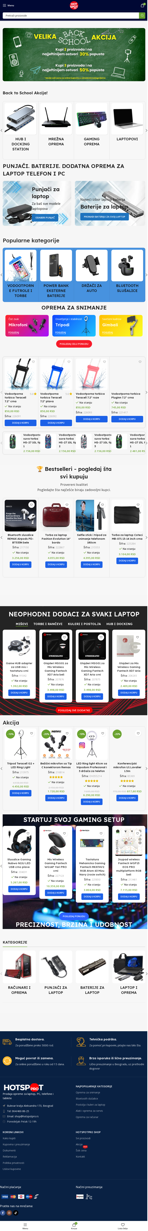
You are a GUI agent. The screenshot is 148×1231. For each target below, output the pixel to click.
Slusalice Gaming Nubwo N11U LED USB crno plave (18, 859)
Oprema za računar (86, 1113)
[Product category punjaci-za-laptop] (54, 970)
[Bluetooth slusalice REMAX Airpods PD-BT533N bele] (19, 512)
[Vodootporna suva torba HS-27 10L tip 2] (47, 438)
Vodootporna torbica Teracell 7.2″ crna (15, 394)
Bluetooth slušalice (86, 1095)
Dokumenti (7, 1147)
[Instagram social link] (8, 1209)
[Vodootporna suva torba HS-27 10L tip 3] (82, 438)
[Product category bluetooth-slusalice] (124, 270)
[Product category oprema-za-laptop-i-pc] (127, 970)
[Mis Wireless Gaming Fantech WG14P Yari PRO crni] (54, 838)
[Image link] (102, 1193)
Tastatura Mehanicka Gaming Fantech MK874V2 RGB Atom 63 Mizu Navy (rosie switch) (91, 863)
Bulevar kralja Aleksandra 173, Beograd (29, 1102)
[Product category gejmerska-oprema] (90, 124)
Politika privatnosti (12, 1159)
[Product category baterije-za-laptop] (90, 970)
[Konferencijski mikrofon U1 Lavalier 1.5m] (124, 740)
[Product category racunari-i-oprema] (17, 970)
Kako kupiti (7, 1134)
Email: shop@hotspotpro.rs (21, 1112)
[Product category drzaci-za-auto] (90, 270)
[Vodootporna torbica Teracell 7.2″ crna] (20, 371)
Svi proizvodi (82, 1134)
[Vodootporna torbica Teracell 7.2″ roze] (90, 371)
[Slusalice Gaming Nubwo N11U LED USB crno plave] (18, 838)
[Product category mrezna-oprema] (55, 124)
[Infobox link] (35, 1039)
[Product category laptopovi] (124, 122)
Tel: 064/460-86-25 (17, 1107)
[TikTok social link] (14, 1209)
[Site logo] (72, 5)
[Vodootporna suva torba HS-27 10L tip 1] (12, 438)
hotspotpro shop (87, 1128)
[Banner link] (73, 54)
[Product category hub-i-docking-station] (20, 127)
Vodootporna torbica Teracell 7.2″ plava (50, 394)
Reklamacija (8, 1153)
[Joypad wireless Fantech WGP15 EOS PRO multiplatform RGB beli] (127, 838)
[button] (143, 129)
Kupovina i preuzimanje (15, 1140)
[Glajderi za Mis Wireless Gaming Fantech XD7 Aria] (127, 643)
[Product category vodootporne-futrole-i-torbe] (20, 273)
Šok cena (80, 1146)
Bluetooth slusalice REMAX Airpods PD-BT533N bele (19, 535)
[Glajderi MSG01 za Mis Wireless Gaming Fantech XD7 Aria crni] (91, 643)
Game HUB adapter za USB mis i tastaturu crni (18, 663)
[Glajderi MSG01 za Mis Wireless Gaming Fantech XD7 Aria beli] (54, 643)
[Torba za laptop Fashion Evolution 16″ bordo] (55, 512)
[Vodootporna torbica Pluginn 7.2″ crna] (124, 371)
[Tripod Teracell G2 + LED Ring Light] (20, 740)
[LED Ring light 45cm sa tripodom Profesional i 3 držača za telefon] (90, 740)
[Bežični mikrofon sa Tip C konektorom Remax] (55, 740)
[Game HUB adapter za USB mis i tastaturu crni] (18, 643)
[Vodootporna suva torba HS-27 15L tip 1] (117, 438)
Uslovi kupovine (10, 1165)
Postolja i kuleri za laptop (89, 1101)
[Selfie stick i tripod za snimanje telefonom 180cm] (90, 512)
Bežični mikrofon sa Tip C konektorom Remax (55, 763)
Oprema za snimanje (87, 1089)
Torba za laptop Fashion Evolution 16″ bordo (54, 535)
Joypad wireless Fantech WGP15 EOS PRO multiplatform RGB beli (127, 863)
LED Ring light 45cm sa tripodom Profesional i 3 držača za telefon (90, 763)
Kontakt (79, 1153)
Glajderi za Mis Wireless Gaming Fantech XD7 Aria (127, 663)
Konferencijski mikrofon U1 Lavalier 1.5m (125, 763)
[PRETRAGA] (139, 15)
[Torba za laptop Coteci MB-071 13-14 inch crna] (126, 512)
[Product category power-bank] (55, 273)
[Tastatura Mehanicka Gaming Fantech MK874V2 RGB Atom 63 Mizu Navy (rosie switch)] (91, 838)
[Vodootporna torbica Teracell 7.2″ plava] (55, 371)
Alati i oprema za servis (88, 1107)
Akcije (78, 1140)
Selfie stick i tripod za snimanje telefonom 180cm (90, 535)
